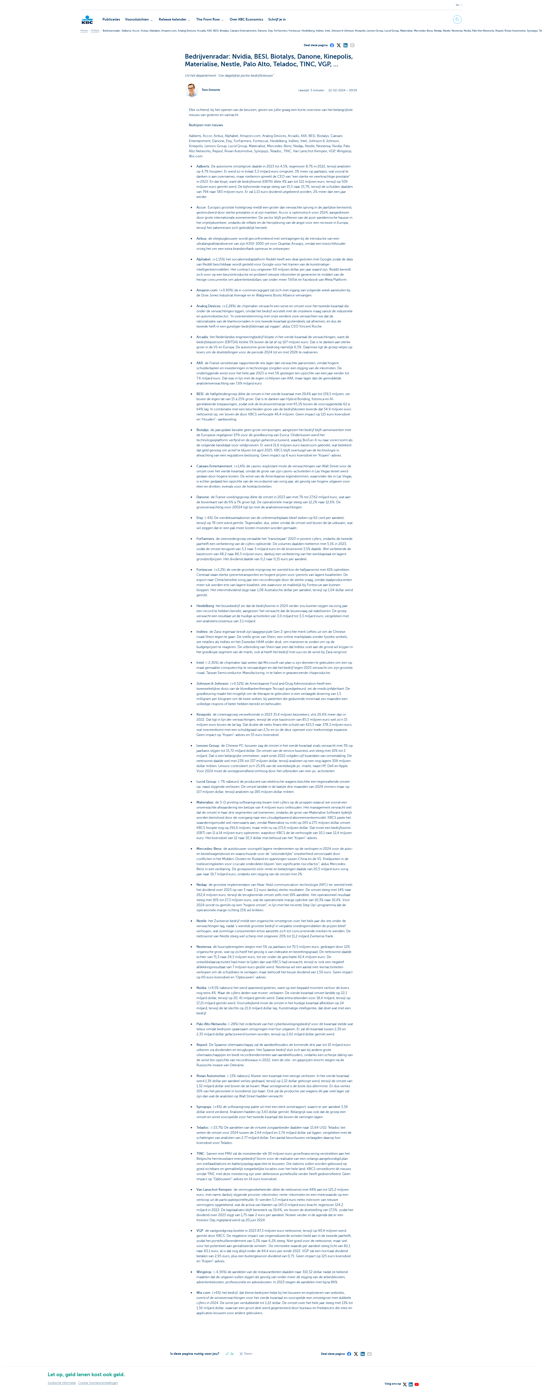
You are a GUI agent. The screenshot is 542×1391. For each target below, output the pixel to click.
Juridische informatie (62, 1382)
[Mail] (352, 45)
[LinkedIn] (345, 45)
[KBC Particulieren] (87, 19)
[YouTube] (416, 1382)
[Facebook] (331, 45)
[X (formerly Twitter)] (338, 45)
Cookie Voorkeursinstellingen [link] (98, 1382)
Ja (231, 1354)
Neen (247, 1354)
